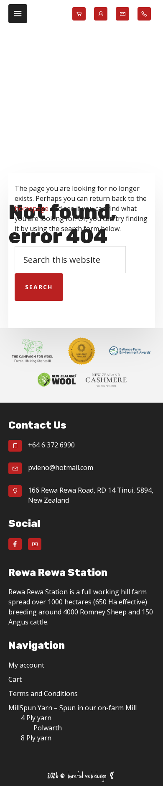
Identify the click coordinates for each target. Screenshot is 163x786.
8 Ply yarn (36, 737)
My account (26, 665)
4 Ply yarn (36, 717)
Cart (15, 679)
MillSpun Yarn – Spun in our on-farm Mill (72, 707)
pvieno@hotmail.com (60, 467)
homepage (31, 208)
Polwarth (47, 727)
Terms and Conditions (43, 693)
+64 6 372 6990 (51, 445)
